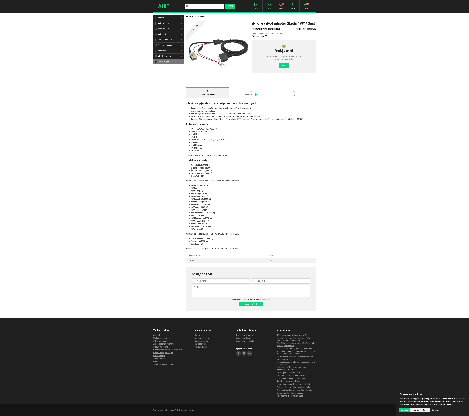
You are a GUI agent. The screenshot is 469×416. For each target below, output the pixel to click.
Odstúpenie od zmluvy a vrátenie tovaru (168, 350)
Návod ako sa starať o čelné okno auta (291, 375)
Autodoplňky (163, 51)
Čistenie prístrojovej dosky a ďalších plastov (294, 387)
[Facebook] (238, 353)
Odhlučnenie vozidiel (166, 40)
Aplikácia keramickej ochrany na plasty (291, 378)
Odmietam (435, 410)
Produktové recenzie (161, 347)
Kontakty (198, 335)
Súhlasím (404, 410)
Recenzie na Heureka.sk (245, 335)
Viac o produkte (258, 36)
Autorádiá (162, 34)
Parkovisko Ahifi (201, 347)
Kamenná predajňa (202, 338)
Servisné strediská (160, 358)
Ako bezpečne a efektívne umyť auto (291, 372)
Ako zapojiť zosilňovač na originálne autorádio (294, 390)
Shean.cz (190, 410)
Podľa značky (163, 62)
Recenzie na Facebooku (245, 341)
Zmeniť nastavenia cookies (163, 364)
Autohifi (161, 18)
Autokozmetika (164, 23)
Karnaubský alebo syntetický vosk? (290, 396)
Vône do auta (163, 29)
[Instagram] (244, 353)
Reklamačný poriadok (161, 341)
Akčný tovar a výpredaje (167, 56)
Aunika (271, 260)
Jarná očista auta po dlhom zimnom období (293, 384)
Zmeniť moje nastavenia (420, 410)
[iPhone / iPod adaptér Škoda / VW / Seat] (218, 52)
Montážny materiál (165, 45)
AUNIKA (202, 16)
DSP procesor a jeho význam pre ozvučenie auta (295, 348)
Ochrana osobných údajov (163, 353)
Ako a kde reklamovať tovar (163, 344)
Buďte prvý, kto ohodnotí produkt (267, 29)
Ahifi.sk (177, 410)
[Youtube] (249, 353)
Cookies (156, 361)
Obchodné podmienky (161, 338)
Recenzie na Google (243, 338)
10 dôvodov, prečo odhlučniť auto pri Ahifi (292, 335)
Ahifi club (156, 335)
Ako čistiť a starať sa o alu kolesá (289, 381)
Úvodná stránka (191, 16)
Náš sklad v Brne (201, 344)
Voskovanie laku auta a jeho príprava (290, 393)
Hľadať (230, 6)
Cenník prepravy (159, 355)
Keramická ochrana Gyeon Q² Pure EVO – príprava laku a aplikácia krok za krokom (296, 352)
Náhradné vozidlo (201, 341)
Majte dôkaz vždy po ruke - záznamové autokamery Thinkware (292, 368)
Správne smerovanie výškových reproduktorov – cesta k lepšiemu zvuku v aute (295, 339)
